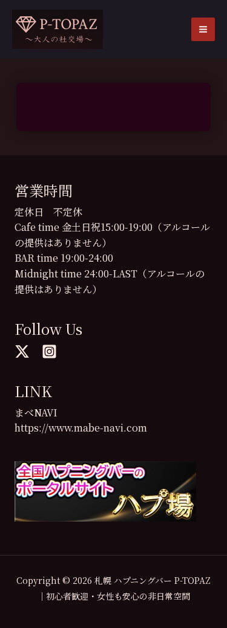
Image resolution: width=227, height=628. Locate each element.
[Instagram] (49, 351)
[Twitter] (22, 351)
